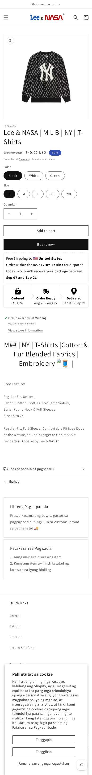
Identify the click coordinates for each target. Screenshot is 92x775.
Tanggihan (44, 751)
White (33, 176)
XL (52, 194)
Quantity (9, 204)
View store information (25, 330)
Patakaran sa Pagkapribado (34, 727)
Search (14, 616)
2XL (69, 194)
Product (15, 637)
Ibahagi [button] (14, 481)
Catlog (14, 626)
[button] (6, 17)
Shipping (24, 159)
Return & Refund (22, 648)
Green (55, 176)
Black (12, 176)
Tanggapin (44, 739)
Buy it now (46, 244)
